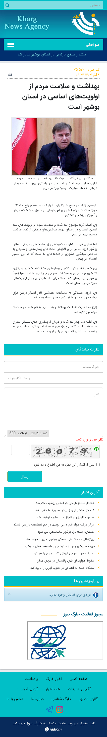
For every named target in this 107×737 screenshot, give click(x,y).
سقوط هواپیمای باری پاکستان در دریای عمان (66, 560)
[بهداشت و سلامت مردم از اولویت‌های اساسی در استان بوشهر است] (53, 146)
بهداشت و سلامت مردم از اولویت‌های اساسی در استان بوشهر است (61, 96)
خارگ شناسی (61, 699)
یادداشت (31, 679)
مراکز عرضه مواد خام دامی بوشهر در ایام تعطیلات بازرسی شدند (54, 524)
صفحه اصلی (78, 679)
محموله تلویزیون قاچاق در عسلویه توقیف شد (66, 517)
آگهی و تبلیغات (79, 689)
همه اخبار (53, 689)
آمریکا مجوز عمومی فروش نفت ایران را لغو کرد (64, 553)
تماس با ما (14, 699)
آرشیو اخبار (29, 689)
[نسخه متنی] (10, 75)
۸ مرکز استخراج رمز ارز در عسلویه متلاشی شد (65, 510)
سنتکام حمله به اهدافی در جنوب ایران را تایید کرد (62, 567)
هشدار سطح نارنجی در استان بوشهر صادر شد (51, 54)
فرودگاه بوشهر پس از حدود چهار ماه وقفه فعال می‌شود (59, 546)
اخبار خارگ (54, 679)
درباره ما (37, 699)
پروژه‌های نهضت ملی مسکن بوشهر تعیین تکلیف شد (60, 539)
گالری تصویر (88, 699)
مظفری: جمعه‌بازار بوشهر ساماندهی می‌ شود (66, 531)
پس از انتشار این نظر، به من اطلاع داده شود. (64, 464)
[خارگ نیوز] (80, 23)
